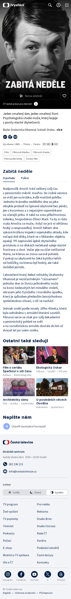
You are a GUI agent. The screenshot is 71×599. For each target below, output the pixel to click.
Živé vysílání (10, 511)
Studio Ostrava (46, 526)
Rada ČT (42, 533)
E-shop (7, 548)
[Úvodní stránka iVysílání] (13, 5)
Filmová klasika (21, 152)
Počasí (7, 540)
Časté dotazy (45, 555)
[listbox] (35, 492)
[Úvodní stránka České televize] (18, 442)
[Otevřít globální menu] (67, 5)
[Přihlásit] (58, 5)
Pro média (43, 504)
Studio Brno (44, 519)
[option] (14, 492)
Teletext (8, 526)
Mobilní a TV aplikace (16, 555)
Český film (32, 158)
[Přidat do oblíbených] (64, 96)
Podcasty (8, 533)
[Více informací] (36, 104)
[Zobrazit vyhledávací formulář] (50, 5)
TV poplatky (10, 519)
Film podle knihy (13, 158)
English (7, 592)
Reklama (42, 511)
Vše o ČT (8, 562)
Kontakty (43, 562)
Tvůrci (25, 178)
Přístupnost (45, 592)
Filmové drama (41, 152)
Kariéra (41, 540)
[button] (19, 355)
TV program (10, 504)
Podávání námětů (48, 548)
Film (6, 152)
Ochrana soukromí (25, 592)
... (58, 129)
